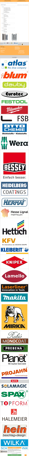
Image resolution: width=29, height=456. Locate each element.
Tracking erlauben (14, 453)
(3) (5, 25)
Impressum (2, 47)
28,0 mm (5, 31)
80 (4, 19)
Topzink (5, 25)
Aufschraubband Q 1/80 (6, 7)
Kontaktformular (2, 52)
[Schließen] (20, 447)
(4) (5, 29)
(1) (7, 10)
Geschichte (2, 51)
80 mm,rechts (5, 15)
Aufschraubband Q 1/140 (7, 8)
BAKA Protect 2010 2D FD (7, 10)
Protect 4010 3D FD (6, 12)
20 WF (5, 14)
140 (4, 21)
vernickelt (5, 26)
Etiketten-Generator (17, 49)
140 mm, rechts (6, 16)
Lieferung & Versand (17, 47)
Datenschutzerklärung (3, 48)
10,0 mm (5, 29)
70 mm (5, 18)
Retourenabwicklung (17, 48)
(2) (7, 7)
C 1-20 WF (5, 11)
